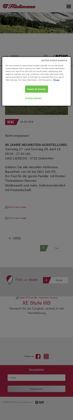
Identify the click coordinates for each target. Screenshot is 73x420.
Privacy (56, 80)
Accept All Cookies (36, 89)
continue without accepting (54, 60)
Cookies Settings (33, 98)
